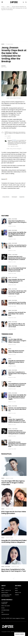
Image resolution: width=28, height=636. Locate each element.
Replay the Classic (5, 605)
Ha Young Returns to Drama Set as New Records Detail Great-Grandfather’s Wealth (17, 385)
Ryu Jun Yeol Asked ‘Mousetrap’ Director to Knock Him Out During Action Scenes (17, 269)
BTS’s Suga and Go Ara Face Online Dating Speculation (16, 351)
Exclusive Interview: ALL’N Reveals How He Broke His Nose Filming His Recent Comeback (17, 258)
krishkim (3, 65)
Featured (14, 219)
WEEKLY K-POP (18, 592)
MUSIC (10, 254)
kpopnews (22, 196)
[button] (2, 2)
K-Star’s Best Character (4, 603)
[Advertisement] (14, 25)
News (8, 6)
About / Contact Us (6, 590)
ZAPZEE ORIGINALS (6, 600)
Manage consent (19, 634)
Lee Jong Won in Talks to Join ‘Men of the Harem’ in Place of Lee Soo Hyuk (16, 325)
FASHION (17, 594)
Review (3, 608)
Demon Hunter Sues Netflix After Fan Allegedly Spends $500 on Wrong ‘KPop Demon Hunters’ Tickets (17, 234)
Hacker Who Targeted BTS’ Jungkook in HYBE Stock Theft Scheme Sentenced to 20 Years (17, 420)
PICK (2, 612)
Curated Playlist (5, 614)
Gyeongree (14, 196)
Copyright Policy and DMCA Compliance (6, 595)
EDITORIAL (18, 585)
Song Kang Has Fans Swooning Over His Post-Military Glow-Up (17, 303)
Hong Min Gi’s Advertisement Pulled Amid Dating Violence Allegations (16, 362)
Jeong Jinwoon (5, 196)
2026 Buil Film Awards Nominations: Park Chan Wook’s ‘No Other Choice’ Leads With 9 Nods (17, 444)
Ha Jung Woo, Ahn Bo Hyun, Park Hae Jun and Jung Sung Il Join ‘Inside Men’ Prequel (17, 292)
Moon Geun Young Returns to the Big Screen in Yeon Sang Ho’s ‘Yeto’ (17, 222)
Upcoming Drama (5, 610)
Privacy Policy (4, 592)
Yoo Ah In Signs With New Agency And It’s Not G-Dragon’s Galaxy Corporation (17, 340)
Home (2, 6)
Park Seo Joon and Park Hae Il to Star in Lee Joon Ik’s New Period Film (17, 246)
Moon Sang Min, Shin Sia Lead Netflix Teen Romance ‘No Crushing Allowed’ (16, 281)
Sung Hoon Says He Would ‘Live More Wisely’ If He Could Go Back (17, 314)
